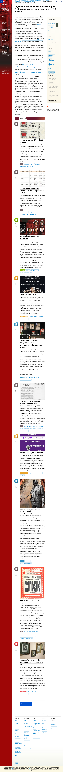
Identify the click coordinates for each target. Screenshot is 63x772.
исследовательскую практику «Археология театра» (32, 67)
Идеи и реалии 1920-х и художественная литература (31, 601)
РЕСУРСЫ (44, 718)
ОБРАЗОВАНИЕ (27, 718)
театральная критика (24, 430)
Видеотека (4, 40)
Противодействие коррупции (18, 741)
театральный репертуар (31, 214)
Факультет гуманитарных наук (48, 713)
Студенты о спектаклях (4, 23)
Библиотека (44, 720)
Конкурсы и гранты (36, 735)
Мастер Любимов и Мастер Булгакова (30, 237)
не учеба (31, 316)
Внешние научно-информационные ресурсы (36, 738)
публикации (27, 377)
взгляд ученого (37, 164)
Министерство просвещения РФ (54, 726)
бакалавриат (31, 318)
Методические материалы (5, 43)
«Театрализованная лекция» (29, 71)
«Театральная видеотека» (37, 72)
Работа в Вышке (17, 763)
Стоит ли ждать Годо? (28, 294)
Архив (3, 14)
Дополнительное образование (27, 735)
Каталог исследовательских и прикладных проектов (6, 18)
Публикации (44, 732)
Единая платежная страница (18, 761)
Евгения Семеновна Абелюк (7, 65)
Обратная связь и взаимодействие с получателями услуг (27, 747)
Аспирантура (26, 732)
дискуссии (25, 209)
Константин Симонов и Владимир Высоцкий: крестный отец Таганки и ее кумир (31, 343)
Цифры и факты (17, 720)
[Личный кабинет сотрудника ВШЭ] (59, 1)
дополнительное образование (26, 696)
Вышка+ (25, 728)
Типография (44, 727)
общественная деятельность (25, 272)
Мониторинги (35, 726)
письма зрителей (19, 35)
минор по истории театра (28, 64)
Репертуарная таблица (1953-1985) (5, 47)
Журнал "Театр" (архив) (5, 37)
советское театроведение (37, 428)
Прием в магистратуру (26, 730)
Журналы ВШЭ (44, 730)
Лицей (25, 720)
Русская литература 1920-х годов (26, 638)
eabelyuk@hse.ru (7, 67)
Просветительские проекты (6, 30)
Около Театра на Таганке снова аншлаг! (30, 510)
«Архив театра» (18, 71)
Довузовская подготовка (26, 722)
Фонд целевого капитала (17, 738)
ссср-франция (22, 214)
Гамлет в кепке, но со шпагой (31, 452)
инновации (31, 166)
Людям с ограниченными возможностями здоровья (18, 757)
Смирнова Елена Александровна (6, 74)
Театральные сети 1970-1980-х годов (32, 141)
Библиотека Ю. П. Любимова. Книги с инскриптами (5, 57)
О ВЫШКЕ (17, 718)
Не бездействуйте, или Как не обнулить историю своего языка (31, 662)
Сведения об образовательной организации (18, 752)
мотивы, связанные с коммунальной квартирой (28, 636)
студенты (35, 316)
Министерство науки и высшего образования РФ (55, 723)
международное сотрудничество (35, 212)
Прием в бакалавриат (28, 726)
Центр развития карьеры (27, 738)
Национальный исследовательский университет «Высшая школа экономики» (28, 713)
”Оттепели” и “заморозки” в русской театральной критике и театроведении (31, 403)
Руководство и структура (17, 722)
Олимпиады (26, 724)
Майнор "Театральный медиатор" (4, 52)
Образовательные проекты (5, 26)
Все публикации (52, 100)
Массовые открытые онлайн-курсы (55, 729)
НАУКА (34, 718)
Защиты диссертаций (36, 730)
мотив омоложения (37, 633)
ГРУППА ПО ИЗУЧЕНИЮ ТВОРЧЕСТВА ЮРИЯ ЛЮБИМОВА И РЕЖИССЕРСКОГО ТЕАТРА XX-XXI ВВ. (5, 7)
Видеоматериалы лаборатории (5, 34)
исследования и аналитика (28, 164)
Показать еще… (25, 704)
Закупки (16, 733)
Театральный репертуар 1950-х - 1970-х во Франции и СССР (32, 190)
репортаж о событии (24, 166)
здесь (12, 768)
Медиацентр (44, 729)
